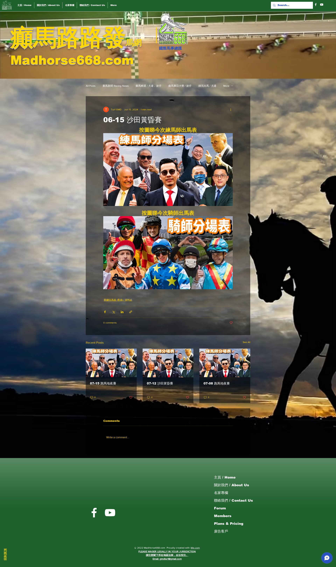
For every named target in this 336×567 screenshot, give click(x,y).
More (226, 85)
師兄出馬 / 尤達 (207, 85)
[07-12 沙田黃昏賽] (168, 363)
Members (222, 516)
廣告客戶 (221, 531)
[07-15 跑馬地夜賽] (111, 363)
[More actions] (231, 109)
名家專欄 (221, 493)
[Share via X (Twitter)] (113, 312)
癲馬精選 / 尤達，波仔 (148, 85)
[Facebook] (316, 4)
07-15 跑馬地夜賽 (103, 383)
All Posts (91, 85)
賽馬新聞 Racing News (116, 85)
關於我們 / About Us (231, 485)
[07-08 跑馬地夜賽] (224, 363)
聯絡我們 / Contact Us (233, 500)
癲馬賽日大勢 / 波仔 (179, 85)
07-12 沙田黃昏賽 (160, 383)
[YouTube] (322, 4)
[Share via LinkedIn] (122, 312)
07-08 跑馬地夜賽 (217, 383)
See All (246, 342)
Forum (220, 508)
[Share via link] (130, 312)
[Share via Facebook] (105, 312)
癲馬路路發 (68, 37)
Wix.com (195, 547)
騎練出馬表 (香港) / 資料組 (118, 299)
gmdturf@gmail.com (171, 558)
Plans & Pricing (228, 523)
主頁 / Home (225, 477)
